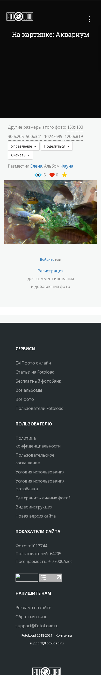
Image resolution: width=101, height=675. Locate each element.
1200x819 (73, 136)
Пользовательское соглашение (35, 459)
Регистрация (50, 271)
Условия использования (40, 472)
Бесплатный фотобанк (38, 381)
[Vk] (51, 658)
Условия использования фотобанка (40, 485)
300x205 (16, 136)
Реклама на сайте (33, 607)
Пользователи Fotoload (39, 408)
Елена (36, 166)
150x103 (75, 127)
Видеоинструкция (34, 507)
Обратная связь (31, 616)
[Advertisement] (50, 79)
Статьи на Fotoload (35, 372)
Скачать (19, 155)
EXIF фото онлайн (33, 363)
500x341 (34, 136)
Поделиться (55, 146)
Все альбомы (29, 390)
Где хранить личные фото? (43, 498)
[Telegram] (46, 658)
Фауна (67, 166)
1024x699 (53, 136)
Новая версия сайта (36, 516)
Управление (22, 146)
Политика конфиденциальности (38, 442)
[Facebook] (42, 658)
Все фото (25, 399)
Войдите (47, 259)
